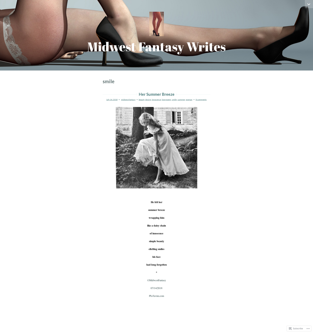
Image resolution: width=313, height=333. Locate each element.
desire (148, 99)
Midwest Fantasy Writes (156, 46)
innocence (156, 99)
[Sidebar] (309, 4)
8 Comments (201, 99)
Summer (181, 99)
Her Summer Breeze (156, 94)
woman (189, 99)
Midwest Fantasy (128, 99)
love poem (166, 99)
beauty (141, 99)
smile (174, 99)
